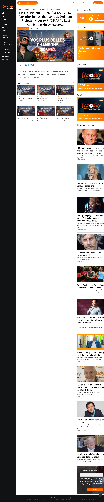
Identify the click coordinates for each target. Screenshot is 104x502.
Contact (7, 56)
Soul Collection (8, 44)
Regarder (6, 24)
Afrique (5, 22)
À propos (46, 498)
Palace (5, 35)
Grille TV (5, 19)
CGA (69, 498)
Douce (5, 42)
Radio (6, 27)
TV (5, 16)
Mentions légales (75, 498)
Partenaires (5, 59)
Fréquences (6, 49)
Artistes (7, 52)
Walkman (5, 37)
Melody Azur (6, 33)
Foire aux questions (59, 498)
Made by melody (26, 9)
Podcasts (6, 47)
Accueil (19, 9)
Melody (5, 30)
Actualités (7, 13)
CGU (66, 498)
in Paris (5, 40)
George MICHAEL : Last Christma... (41, 9)
